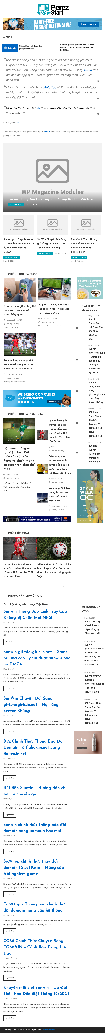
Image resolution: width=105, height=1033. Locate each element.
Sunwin (47, 132)
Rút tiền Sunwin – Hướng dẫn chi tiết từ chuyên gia (94, 453)
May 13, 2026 (31, 204)
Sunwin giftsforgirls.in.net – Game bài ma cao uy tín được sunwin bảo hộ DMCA (72, 47)
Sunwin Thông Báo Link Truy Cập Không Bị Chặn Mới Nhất (21, 47)
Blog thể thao (12, 327)
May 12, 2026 (8, 261)
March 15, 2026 (77, 261)
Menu (9, 36)
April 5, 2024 (56, 478)
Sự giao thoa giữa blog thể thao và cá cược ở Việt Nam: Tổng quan (20, 310)
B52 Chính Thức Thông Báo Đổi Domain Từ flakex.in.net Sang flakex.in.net (95, 424)
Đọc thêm (10, 642)
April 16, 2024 (56, 446)
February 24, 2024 (14, 320)
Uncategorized (15, 204)
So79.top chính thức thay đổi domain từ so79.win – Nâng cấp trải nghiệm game (33, 867)
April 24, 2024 (12, 474)
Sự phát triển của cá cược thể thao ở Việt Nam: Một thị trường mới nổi (53, 309)
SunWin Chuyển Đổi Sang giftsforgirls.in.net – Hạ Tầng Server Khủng (52, 243)
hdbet (38, 108)
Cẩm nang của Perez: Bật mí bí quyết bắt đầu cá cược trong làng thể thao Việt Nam (60, 464)
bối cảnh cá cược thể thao (52, 326)
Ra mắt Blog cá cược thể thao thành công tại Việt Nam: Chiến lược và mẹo (18, 364)
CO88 (88, 70)
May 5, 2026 (60, 253)
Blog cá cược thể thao (16, 381)
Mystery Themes (49, 1029)
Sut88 (18, 122)
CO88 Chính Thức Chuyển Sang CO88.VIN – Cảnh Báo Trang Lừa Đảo (35, 947)
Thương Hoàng (12, 323)
